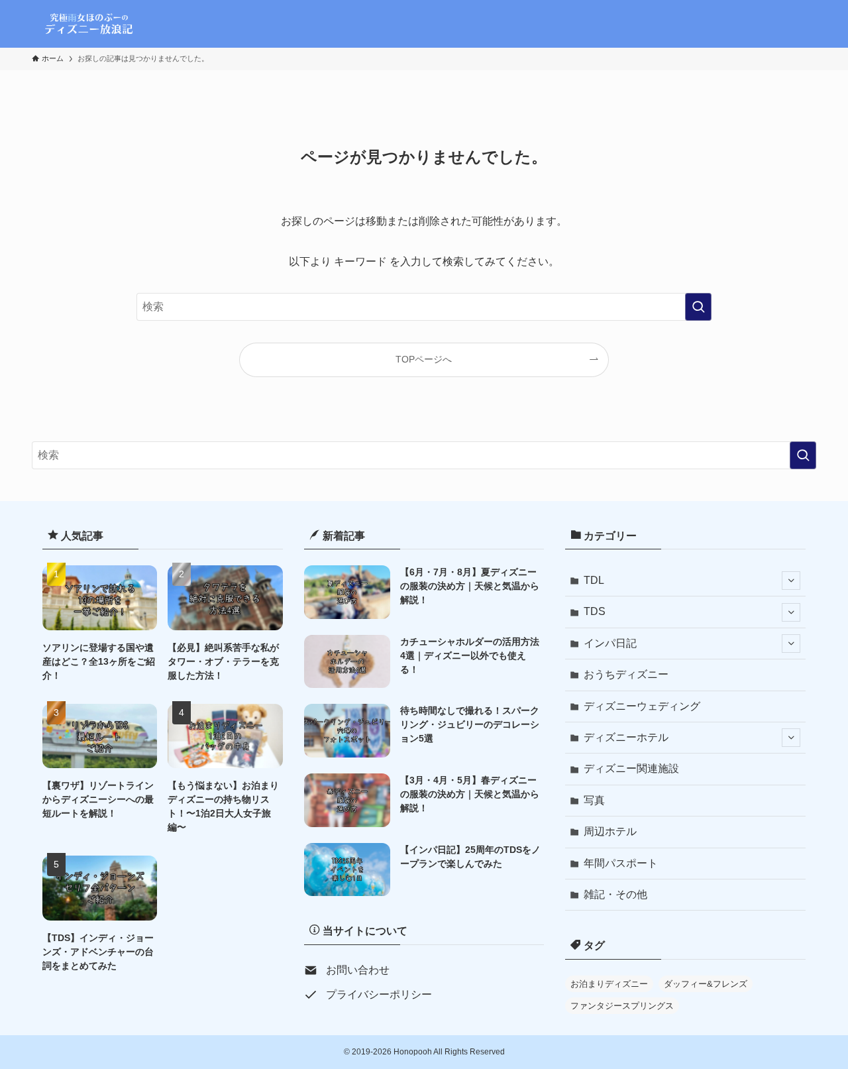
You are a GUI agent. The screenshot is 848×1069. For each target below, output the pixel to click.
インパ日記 (610, 643)
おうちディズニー (626, 674)
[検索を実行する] (698, 307)
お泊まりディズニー (609, 984)
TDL (594, 580)
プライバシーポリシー (379, 994)
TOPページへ (424, 359)
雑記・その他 (615, 894)
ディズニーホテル (626, 737)
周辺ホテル (610, 831)
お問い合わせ (358, 970)
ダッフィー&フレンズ (705, 984)
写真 (594, 800)
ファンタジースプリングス (622, 1006)
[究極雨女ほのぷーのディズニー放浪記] (91, 24)
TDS (595, 611)
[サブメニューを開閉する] (791, 580)
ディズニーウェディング (642, 706)
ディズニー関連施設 (631, 768)
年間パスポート (621, 863)
